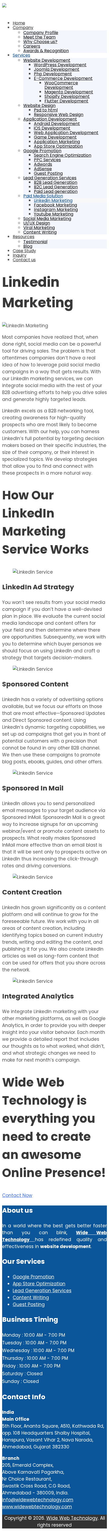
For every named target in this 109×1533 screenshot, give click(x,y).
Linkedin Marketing (53, 200)
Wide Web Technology (72, 1518)
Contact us (24, 260)
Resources (23, 237)
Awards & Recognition (46, 51)
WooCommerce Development (61, 85)
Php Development (53, 74)
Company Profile (40, 33)
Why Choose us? (40, 42)
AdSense (43, 169)
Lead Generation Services (49, 178)
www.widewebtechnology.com (37, 1506)
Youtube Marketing (53, 214)
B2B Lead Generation (55, 182)
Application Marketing (57, 142)
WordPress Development (60, 65)
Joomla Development (56, 69)
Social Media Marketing (47, 219)
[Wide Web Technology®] (4, 6)
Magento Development (68, 92)
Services (21, 55)
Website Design (39, 105)
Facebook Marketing (55, 205)
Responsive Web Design (58, 114)
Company (23, 27)
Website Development (46, 60)
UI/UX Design (36, 223)
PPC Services (47, 160)
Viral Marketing (39, 228)
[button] (17, 1195)
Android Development (57, 124)
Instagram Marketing (56, 209)
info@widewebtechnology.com (37, 1500)
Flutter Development (66, 101)
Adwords (43, 164)
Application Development (50, 119)
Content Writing (40, 232)
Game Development (55, 137)
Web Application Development (66, 133)
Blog (27, 246)
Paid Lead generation (56, 191)
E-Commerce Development (63, 78)
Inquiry (19, 255)
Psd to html (46, 110)
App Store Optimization (58, 146)
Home (19, 23)
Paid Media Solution (43, 196)
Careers (31, 46)
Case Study (24, 251)
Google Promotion (42, 151)
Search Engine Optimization (62, 155)
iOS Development (52, 128)
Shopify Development (67, 96)
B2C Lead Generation (56, 187)
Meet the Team (39, 37)
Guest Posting (48, 173)
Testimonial (35, 242)
